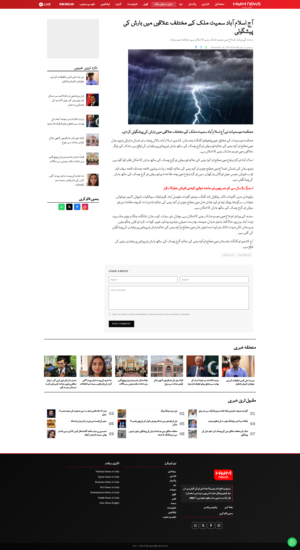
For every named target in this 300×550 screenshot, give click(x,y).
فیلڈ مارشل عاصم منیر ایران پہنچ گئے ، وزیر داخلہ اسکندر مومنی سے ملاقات (66, 159)
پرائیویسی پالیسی (210, 507)
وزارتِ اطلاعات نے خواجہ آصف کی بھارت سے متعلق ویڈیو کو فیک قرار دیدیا (65, 121)
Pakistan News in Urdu (107, 471)
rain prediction (244, 255)
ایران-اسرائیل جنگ (162, 4)
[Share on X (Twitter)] (201, 47)
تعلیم (174, 499)
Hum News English (109, 503)
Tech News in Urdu (109, 487)
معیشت (173, 490)
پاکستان (192, 4)
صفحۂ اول (219, 4)
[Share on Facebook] (196, 47)
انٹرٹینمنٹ (132, 4)
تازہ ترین (205, 4)
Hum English (66, 4)
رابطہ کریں (229, 507)
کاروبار (118, 4)
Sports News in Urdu (108, 476)
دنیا (180, 4)
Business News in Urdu (107, 482)
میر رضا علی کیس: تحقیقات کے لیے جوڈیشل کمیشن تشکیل (67, 79)
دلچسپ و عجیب (87, 4)
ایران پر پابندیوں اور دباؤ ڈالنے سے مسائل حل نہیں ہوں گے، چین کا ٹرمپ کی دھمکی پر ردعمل (66, 100)
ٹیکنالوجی (105, 4)
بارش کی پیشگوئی (228, 255)
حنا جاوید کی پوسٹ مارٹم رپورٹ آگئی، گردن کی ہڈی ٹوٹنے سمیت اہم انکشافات (66, 180)
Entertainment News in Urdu (104, 492)
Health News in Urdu (108, 497)
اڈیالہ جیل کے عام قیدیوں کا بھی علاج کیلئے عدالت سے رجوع (66, 140)
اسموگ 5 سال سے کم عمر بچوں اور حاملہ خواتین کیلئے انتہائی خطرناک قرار (208, 188)
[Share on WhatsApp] (206, 47)
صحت (173, 503)
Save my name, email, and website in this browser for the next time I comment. (151, 314)
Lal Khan (249, 47)
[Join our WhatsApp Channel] (292, 542)
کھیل (145, 4)
